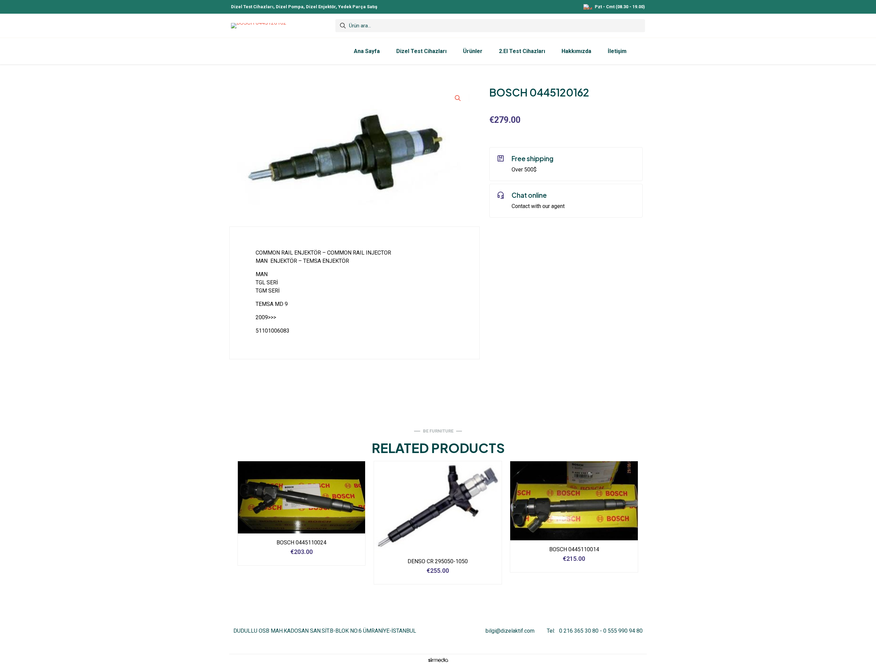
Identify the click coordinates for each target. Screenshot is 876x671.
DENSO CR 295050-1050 (438, 561)
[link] (438, 660)
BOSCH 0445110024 (301, 542)
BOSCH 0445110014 (574, 549)
